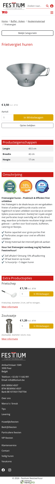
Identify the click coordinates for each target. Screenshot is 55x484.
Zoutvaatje (9, 315)
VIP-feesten (7, 437)
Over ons (6, 398)
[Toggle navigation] (51, 12)
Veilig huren (8, 456)
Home (5, 21)
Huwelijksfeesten (10, 421)
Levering (6, 414)
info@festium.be (16, 380)
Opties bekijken (27, 125)
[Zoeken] (47, 5)
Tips (4, 408)
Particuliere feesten (11, 432)
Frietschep (9, 283)
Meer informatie (10, 306)
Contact (5, 450)
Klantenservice (9, 445)
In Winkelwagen (33, 117)
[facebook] (4, 470)
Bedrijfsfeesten (9, 427)
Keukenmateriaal (36, 21)
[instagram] (10, 470)
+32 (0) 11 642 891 (20, 376)
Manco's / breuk (10, 403)
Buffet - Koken (18, 21)
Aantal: (5, 111)
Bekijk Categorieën (27, 33)
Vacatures (7, 461)
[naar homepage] (14, 6)
